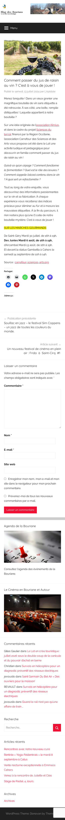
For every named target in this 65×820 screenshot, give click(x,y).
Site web (9, 464)
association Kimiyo (47, 125)
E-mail (9, 449)
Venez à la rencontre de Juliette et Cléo (28, 775)
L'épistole (50, 91)
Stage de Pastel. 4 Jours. (19, 781)
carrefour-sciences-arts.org (32, 262)
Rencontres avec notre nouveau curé (27, 749)
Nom (8, 435)
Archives (9, 800)
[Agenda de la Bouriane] (32, 561)
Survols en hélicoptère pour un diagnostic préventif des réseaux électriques (30, 691)
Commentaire (13, 385)
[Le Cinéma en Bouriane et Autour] (32, 631)
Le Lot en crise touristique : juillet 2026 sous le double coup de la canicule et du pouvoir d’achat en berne (32, 656)
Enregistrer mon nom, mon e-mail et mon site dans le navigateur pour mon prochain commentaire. (31, 483)
